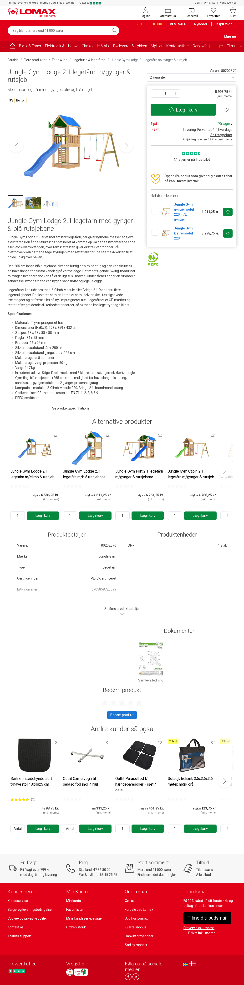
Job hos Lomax (136, 918)
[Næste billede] (126, 146)
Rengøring (201, 46)
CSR (197, 2)
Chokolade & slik (95, 46)
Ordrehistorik (76, 927)
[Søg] (114, 30)
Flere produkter (35, 60)
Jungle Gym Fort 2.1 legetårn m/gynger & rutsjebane (139, 474)
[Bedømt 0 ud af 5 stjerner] (19, 486)
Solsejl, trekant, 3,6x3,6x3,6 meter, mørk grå (190, 781)
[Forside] (12, 47)
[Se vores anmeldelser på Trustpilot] (17, 971)
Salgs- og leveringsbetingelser (30, 909)
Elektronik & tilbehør (61, 46)
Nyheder (201, 24)
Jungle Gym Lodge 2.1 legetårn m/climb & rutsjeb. (32, 474)
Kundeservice (228, 2)
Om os (130, 901)
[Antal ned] (155, 93)
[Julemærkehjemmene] (69, 972)
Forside (13, 60)
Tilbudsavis (204, 870)
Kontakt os (16, 927)
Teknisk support (19, 936)
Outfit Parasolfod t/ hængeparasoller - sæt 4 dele (136, 784)
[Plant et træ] (81, 972)
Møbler (157, 46)
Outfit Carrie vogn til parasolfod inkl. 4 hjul (80, 781)
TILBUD (156, 24)
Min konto (73, 901)
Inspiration (223, 24)
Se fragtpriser (221, 135)
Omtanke (209, 2)
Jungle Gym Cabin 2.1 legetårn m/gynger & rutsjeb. (191, 474)
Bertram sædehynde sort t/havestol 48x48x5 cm (31, 781)
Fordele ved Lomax (139, 909)
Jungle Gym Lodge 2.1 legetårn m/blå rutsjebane (84, 474)
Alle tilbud (203, 875)
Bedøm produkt (122, 715)
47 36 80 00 (102, 870)
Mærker (230, 37)
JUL (140, 24)
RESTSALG (178, 24)
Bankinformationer (139, 936)
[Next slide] (225, 471)
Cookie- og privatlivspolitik (27, 918)
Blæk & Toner (30, 46)
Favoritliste (74, 909)
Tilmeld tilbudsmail (207, 918)
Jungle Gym (107, 556)
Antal (18, 829)
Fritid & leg (59, 60)
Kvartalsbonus (135, 927)
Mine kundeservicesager (84, 918)
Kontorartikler (177, 46)
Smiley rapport (136, 945)
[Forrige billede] (16, 146)
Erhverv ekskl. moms (198, 928)
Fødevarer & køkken (130, 46)
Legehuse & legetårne (89, 60)
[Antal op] (175, 93)
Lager (218, 46)
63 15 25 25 (108, 875)
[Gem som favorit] (55, 435)
